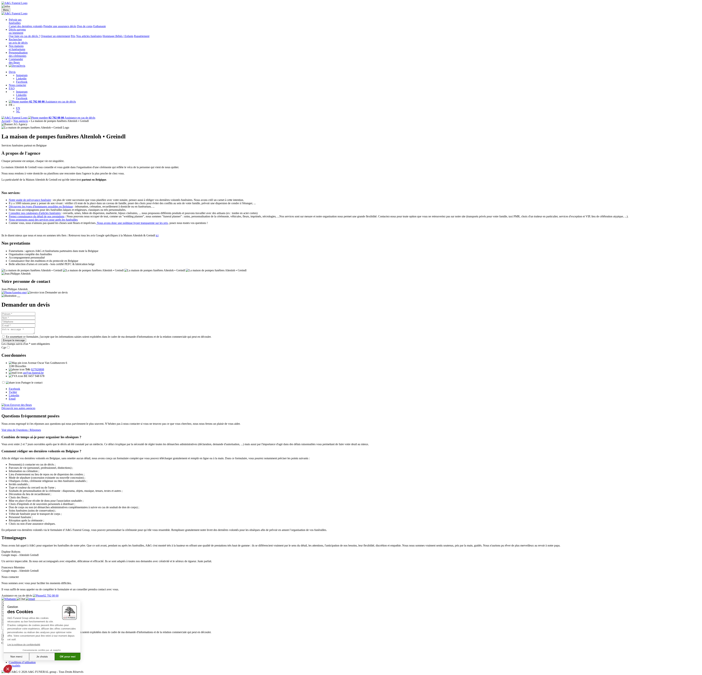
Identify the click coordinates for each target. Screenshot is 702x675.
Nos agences (20, 120)
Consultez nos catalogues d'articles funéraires (35, 213)
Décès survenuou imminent (17, 31)
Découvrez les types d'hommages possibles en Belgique (41, 206)
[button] (7, 668)
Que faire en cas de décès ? (24, 36)
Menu (6, 10)
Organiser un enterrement (55, 36)
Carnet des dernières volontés (26, 26)
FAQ (12, 88)
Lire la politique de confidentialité (23, 644)
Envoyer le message (14, 340)
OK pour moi (68, 656)
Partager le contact (31, 382)
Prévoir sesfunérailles (15, 21)
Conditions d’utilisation (22, 662)
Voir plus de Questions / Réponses (21, 429)
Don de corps (85, 26)
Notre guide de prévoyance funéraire (30, 199)
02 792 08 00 (50, 595)
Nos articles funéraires (89, 36)
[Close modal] (18, 296)
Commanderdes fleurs (16, 61)
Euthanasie (99, 26)
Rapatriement (141, 36)
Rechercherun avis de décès (18, 41)
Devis (21, 65)
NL (18, 111)
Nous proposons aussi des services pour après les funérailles (43, 219)
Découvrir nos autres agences (18, 408)
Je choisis (42, 656)
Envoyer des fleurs (21, 404)
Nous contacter (17, 85)
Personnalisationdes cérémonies (18, 54)
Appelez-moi (19, 292)
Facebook (21, 81)
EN (18, 108)
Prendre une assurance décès (59, 26)
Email (12, 398)
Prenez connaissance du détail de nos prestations (36, 216)
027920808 (37, 369)
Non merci (16, 656)
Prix (73, 36)
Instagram (21, 75)
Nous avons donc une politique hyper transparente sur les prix (132, 223)
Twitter (13, 392)
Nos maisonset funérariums (17, 47)
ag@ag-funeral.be (33, 372)
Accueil (5, 120)
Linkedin (21, 78)
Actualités (14, 665)
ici (157, 235)
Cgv (3, 347)
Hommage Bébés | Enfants (118, 36)
